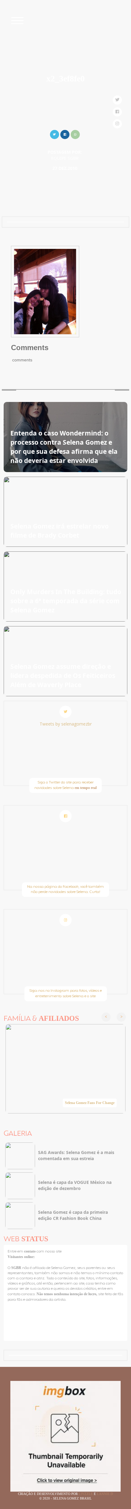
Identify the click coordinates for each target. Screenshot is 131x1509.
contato (30, 1251)
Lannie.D (105, 1494)
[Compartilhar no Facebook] (64, 134)
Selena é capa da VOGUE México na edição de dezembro (75, 1185)
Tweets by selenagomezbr (66, 724)
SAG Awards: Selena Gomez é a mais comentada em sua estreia (76, 1155)
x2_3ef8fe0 (65, 78)
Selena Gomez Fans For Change (90, 1103)
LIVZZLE (86, 1494)
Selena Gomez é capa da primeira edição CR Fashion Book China (73, 1215)
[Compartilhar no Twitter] (54, 134)
